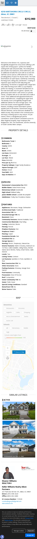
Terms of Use (9, 520)
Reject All (30, 531)
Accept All (30, 535)
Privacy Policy (29, 518)
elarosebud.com (7, 503)
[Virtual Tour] (16, 3)
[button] (2, 537)
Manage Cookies (19, 531)
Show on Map (19, 352)
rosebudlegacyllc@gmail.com (11, 501)
